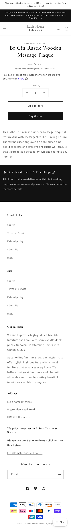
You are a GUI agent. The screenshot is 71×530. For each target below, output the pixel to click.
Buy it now (35, 116)
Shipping (31, 68)
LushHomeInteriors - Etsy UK (24, 453)
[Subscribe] (60, 474)
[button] (5, 29)
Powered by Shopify (46, 524)
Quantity (35, 85)
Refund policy (15, 241)
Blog (10, 257)
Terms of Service (16, 233)
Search (11, 224)
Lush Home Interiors (30, 524)
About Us (12, 249)
